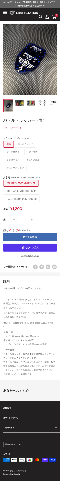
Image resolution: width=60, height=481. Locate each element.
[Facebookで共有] (35, 267)
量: (4, 219)
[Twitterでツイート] (48, 267)
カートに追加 (30, 236)
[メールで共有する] (54, 267)
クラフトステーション (13, 128)
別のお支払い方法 (30, 255)
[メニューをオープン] (5, 12)
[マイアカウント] (47, 17)
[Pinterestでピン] (41, 267)
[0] (54, 17)
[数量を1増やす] (31, 219)
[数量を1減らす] (14, 219)
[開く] (40, 17)
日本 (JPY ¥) (10, 444)
